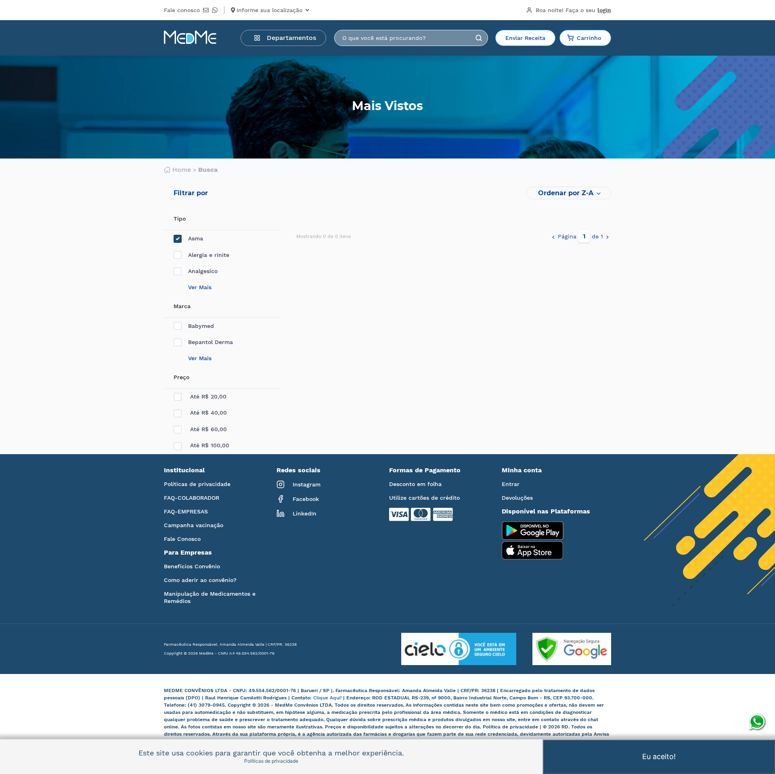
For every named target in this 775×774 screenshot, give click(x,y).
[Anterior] (553, 236)
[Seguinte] (607, 236)
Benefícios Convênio (192, 566)
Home (181, 169)
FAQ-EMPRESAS (186, 511)
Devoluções (517, 497)
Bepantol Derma (210, 342)
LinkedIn (304, 513)
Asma (195, 238)
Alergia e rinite (208, 255)
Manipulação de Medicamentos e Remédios (210, 597)
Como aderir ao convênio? (200, 580)
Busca (208, 169)
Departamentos (291, 38)
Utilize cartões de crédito (424, 497)
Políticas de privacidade (197, 484)
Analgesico (203, 271)
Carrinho (589, 38)
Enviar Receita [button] (525, 38)
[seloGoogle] (563, 649)
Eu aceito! (659, 756)
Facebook (306, 499)
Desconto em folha (415, 484)
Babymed (201, 326)
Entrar (510, 484)
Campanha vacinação (193, 525)
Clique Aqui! (328, 698)
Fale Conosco (182, 539)
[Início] (190, 38)
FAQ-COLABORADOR (191, 497)
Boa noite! (573, 10)
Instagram (306, 484)
